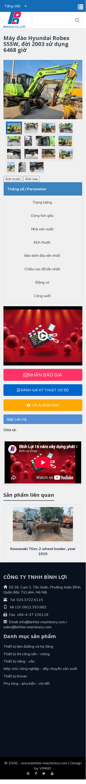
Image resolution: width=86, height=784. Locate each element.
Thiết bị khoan (15, 676)
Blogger (52, 773)
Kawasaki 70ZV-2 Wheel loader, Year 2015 (43, 551)
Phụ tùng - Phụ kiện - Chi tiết (26, 683)
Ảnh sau (31, 179)
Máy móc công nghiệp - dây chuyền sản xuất (40, 668)
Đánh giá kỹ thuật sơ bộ (44, 390)
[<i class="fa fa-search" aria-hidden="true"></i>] (77, 20)
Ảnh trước (13, 179)
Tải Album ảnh (44, 405)
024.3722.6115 (29, 599)
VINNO (45, 768)
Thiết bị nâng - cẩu (19, 661)
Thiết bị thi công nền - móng (26, 654)
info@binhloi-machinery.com (42, 622)
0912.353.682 (34, 607)
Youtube (44, 773)
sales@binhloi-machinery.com (27, 627)
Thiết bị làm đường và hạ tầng (28, 646)
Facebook (28, 773)
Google (36, 773)
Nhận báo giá (45, 375)
